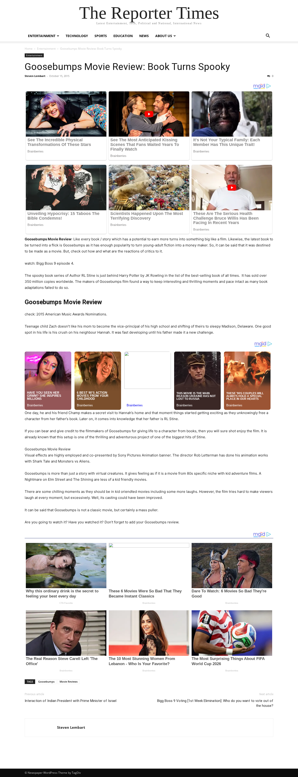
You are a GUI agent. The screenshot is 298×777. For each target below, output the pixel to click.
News (144, 36)
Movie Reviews (69, 681)
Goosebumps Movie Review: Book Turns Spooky (127, 66)
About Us (163, 36)
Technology (77, 36)
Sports (101, 36)
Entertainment (41, 36)
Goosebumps (46, 681)
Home (29, 49)
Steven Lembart (35, 76)
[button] (267, 36)
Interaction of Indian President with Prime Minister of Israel (70, 701)
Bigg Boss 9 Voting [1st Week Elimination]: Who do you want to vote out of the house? (215, 703)
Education (123, 36)
